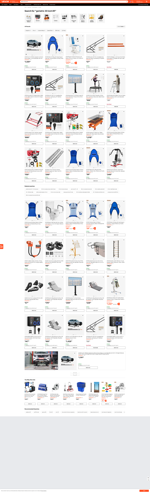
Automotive (29, 7)
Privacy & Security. (43, 490)
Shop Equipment (34, 7)
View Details (95, 347)
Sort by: (119, 26)
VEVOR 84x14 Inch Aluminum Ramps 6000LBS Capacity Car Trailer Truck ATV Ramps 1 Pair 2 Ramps (53, 171)
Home (25, 7)
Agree (144, 490)
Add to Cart (34, 69)
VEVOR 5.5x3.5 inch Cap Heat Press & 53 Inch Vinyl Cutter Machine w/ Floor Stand (30, 395)
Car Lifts (39, 7)
